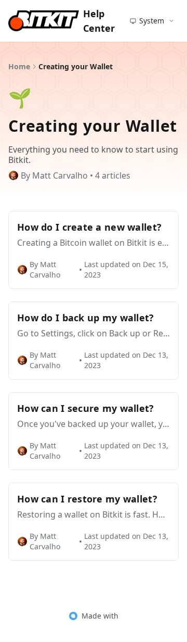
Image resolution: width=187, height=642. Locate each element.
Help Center (99, 20)
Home (19, 66)
